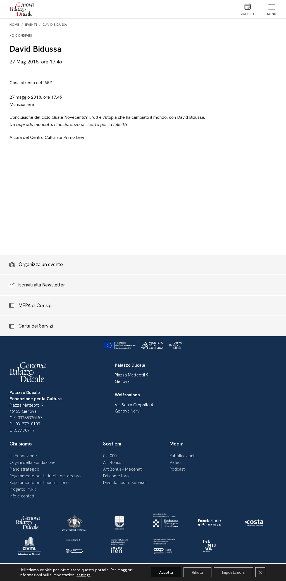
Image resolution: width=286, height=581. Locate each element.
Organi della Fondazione (32, 462)
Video (175, 462)
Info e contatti (22, 496)
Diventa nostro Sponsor (125, 482)
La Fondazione (23, 456)
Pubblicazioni (182, 456)
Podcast (177, 469)
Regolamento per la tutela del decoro (45, 476)
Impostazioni (233, 572)
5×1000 (109, 456)
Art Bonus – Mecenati (122, 469)
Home (14, 24)
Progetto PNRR (22, 489)
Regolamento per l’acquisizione (39, 482)
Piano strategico (24, 469)
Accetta (166, 572)
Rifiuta (197, 572)
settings (83, 574)
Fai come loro (116, 476)
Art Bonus (112, 462)
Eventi (31, 24)
